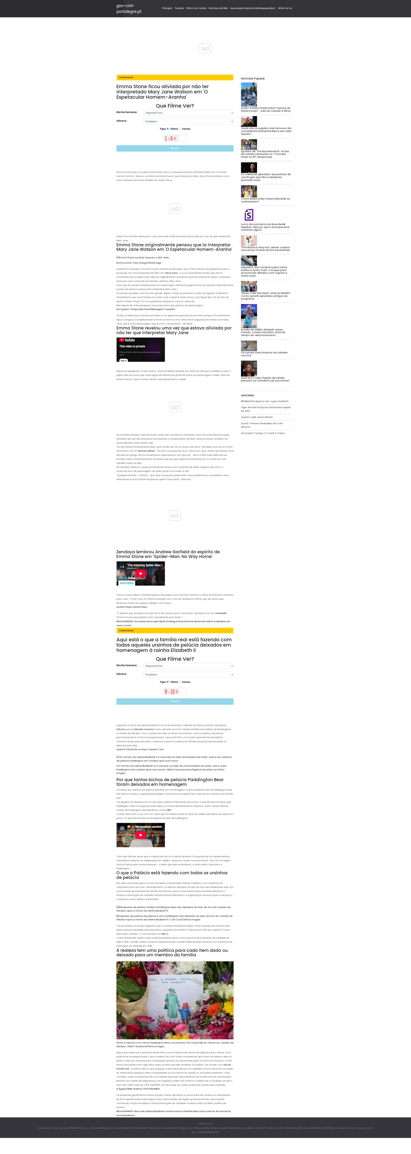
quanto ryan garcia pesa (131, 607)
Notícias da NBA (218, 8)
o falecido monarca (142, 729)
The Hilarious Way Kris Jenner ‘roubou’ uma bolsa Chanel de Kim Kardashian (265, 249)
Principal (167, 8)
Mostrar (175, 148)
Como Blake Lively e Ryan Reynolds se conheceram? (265, 200)
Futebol (179, 8)
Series (186, 129)
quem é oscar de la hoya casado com (140, 749)
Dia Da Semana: (126, 112)
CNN (162, 933)
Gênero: (121, 121)
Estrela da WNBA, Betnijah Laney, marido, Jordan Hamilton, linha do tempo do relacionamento (263, 332)
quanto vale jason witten (257, 417)
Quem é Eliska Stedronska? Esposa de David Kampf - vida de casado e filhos (266, 109)
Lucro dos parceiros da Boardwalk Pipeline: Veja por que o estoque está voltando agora (265, 227)
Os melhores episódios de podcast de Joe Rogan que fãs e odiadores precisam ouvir (266, 177)
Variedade (221, 613)
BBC (169, 810)
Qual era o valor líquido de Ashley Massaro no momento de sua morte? (265, 379)
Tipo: (163, 129)
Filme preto (171, 273)
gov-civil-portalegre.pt (205, 1132)
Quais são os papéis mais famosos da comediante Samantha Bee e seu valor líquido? (266, 131)
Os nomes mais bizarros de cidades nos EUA (264, 354)
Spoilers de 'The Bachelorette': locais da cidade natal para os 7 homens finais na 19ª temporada (265, 154)
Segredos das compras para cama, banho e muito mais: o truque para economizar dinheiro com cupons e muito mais (264, 271)
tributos (120, 729)
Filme (174, 129)
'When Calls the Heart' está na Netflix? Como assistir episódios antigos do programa (265, 296)
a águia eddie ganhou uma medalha (138, 1088)
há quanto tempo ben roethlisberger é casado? (145, 309)
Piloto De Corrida (196, 8)
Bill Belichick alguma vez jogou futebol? (265, 401)
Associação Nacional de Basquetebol (252, 8)
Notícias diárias (146, 450)
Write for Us (285, 8)
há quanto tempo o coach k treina (263, 433)
